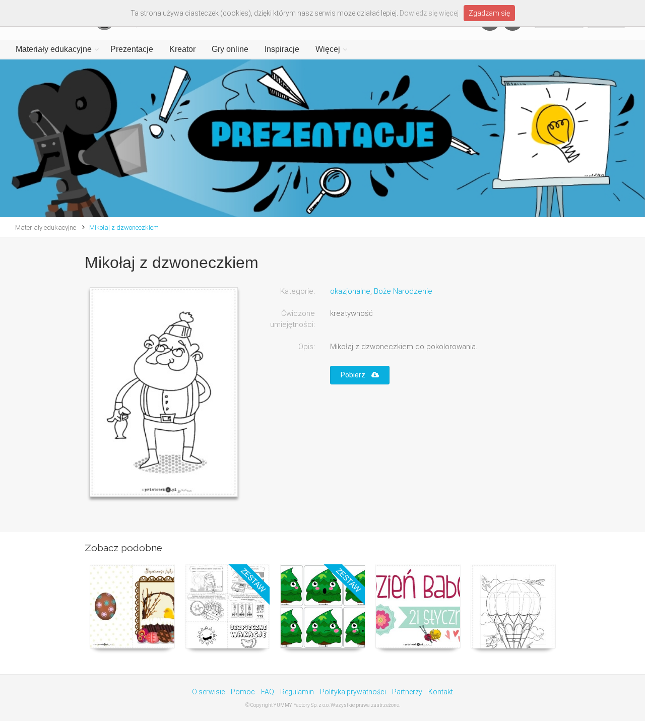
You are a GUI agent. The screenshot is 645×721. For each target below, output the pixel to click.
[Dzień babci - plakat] (418, 606)
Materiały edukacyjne (54, 49)
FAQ (267, 692)
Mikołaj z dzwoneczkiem (124, 227)
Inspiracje (282, 49)
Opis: (306, 346)
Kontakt (440, 692)
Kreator (182, 49)
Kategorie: (297, 291)
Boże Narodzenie (403, 291)
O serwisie (208, 692)
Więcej (327, 49)
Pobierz (356, 375)
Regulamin (297, 692)
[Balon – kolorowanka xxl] (513, 606)
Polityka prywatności (353, 692)
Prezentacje (131, 49)
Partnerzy (407, 692)
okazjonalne (350, 291)
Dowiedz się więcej (429, 13)
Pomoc (243, 692)
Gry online (230, 49)
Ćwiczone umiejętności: (292, 319)
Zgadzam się (489, 13)
